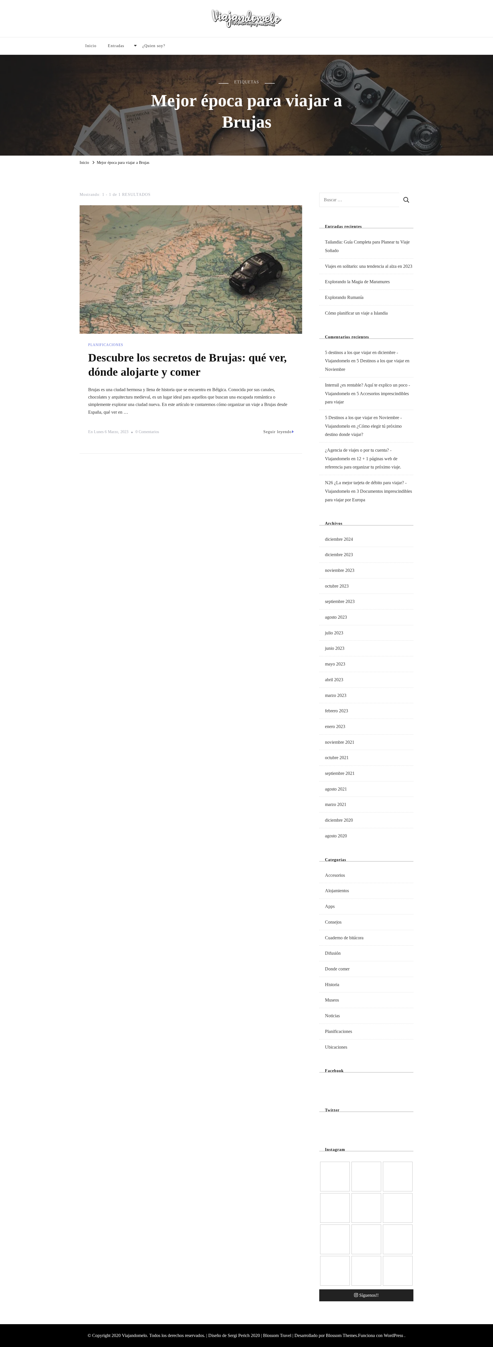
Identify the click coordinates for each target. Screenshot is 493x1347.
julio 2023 (334, 632)
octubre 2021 (337, 757)
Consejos (333, 922)
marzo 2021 (335, 804)
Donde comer (337, 968)
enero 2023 (335, 726)
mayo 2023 (335, 664)
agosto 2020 (336, 835)
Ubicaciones (336, 1047)
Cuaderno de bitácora (344, 937)
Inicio (90, 46)
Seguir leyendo (277, 432)
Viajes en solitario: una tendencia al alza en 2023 (368, 266)
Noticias (332, 1015)
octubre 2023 (337, 586)
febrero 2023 (336, 710)
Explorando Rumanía (344, 297)
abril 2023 (334, 679)
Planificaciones (105, 345)
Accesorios (335, 875)
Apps (330, 906)
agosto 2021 (336, 789)
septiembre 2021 (340, 773)
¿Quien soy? (153, 46)
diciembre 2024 (339, 539)
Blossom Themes (341, 1335)
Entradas (116, 46)
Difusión (333, 953)
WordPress (393, 1335)
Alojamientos (337, 890)
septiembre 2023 (340, 601)
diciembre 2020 (339, 820)
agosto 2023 (336, 617)
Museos (332, 1000)
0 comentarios (147, 432)
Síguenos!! (369, 1295)
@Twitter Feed (334, 1125)
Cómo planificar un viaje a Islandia (356, 313)
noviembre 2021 (339, 742)
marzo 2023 (335, 695)
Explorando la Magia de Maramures (357, 281)
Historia (332, 984)
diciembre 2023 (339, 554)
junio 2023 (334, 648)
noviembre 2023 (339, 570)
